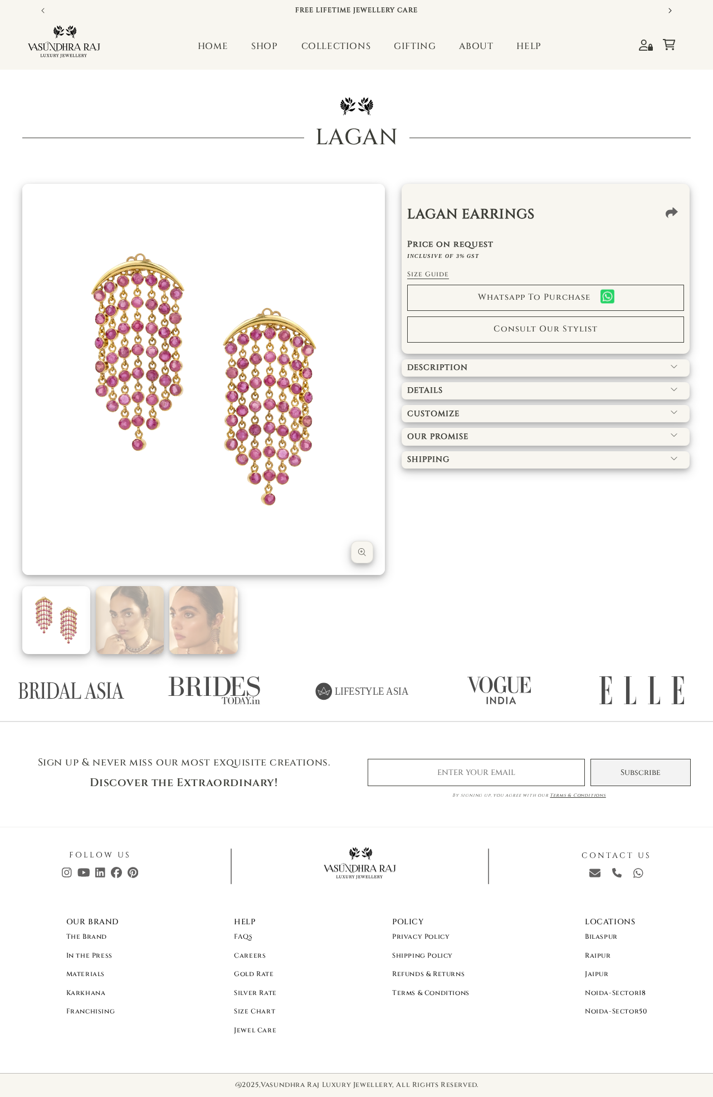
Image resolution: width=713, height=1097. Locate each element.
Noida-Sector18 (615, 992)
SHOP (264, 46)
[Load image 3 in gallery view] (203, 620)
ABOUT (476, 46)
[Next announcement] (670, 10)
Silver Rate (255, 992)
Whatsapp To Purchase (534, 297)
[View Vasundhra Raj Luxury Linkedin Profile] (100, 875)
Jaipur (597, 973)
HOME (213, 46)
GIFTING (415, 46)
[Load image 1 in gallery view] (56, 620)
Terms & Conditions (577, 795)
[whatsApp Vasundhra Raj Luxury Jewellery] (638, 875)
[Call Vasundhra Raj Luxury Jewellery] (617, 875)
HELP (528, 46)
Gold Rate (254, 973)
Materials (85, 973)
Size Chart (254, 1011)
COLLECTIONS (336, 46)
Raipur (598, 955)
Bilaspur (601, 936)
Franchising (90, 1011)
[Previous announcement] (43, 10)
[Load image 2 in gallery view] (130, 620)
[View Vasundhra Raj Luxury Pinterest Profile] (133, 875)
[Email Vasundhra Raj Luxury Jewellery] (594, 875)
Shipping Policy (422, 955)
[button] (674, 42)
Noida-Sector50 (616, 1011)
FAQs (243, 936)
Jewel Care (255, 1030)
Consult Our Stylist (546, 329)
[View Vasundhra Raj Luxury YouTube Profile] (83, 875)
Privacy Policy (421, 936)
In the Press (89, 955)
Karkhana (86, 992)
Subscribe (641, 772)
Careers (250, 955)
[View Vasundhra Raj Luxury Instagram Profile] (67, 875)
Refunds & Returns (428, 973)
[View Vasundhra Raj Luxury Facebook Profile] (116, 875)
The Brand (86, 936)
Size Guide (428, 274)
